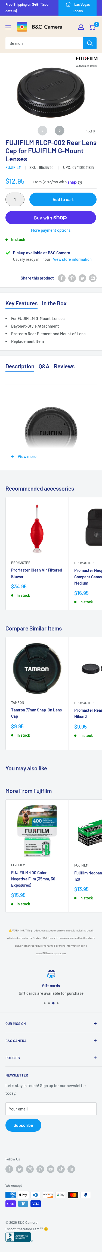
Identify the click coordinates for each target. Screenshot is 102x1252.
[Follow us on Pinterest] (40, 1169)
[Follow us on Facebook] (9, 1169)
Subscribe (23, 1125)
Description (19, 366)
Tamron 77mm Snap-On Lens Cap (36, 712)
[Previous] (42, 131)
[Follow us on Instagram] (30, 1169)
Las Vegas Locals (81, 7)
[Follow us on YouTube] (50, 1169)
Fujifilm (13, 167)
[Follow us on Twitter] (19, 1169)
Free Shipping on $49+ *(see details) (26, 7)
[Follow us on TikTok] (61, 1169)
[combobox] (44, 43)
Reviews (64, 366)
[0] (92, 27)
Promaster (20, 562)
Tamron (17, 702)
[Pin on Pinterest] (72, 278)
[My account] (81, 27)
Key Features (21, 303)
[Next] (59, 131)
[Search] (90, 43)
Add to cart (63, 199)
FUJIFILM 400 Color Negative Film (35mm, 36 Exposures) (33, 879)
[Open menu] (8, 27)
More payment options (50, 230)
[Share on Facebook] (62, 278)
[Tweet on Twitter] (82, 278)
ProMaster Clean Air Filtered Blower (36, 573)
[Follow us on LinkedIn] (71, 1169)
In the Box (54, 303)
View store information (72, 259)
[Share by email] (93, 278)
